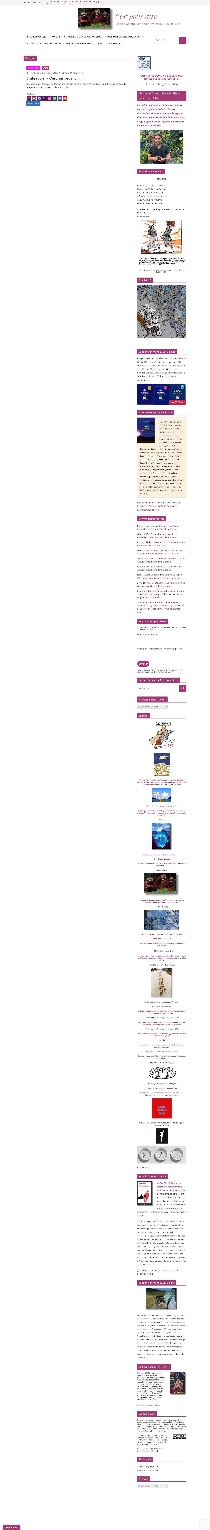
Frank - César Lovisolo (148, 574)
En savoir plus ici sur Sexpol (148, 1405)
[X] (44, 98)
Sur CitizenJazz (115, 43)
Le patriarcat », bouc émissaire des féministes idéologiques (74, 2)
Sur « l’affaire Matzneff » (80, 43)
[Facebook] (39, 98)
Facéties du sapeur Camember (156, 270)
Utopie (45, 68)
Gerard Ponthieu (51, 73)
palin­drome (173, 1095)
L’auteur (55, 36)
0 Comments (78, 73)
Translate (155, 1470)
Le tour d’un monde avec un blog (82, 36)
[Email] (34, 98)
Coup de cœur (33, 68)
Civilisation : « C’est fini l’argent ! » (53, 78)
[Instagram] (49, 98)
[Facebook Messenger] (60, 98)
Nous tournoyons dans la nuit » (124, 36)
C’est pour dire (136, 16)
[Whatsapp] (54, 98)
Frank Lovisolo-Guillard (148, 550)
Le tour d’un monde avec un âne (43, 43)
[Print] (65, 98)
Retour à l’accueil (36, 36)
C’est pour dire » (144, 1435)
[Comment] (29, 98)
